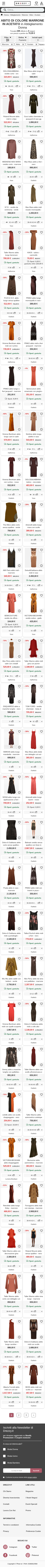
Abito (18, 44)
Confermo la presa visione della (21, 1477)
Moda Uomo (12, 1456)
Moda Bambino (13, 1463)
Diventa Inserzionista (11, 1498)
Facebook (13, 1555)
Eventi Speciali (31, 1504)
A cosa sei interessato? (12, 1444)
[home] (2, 15)
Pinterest (35, 1555)
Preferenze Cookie (33, 1531)
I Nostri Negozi (31, 1498)
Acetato (30, 44)
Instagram (13, 1547)
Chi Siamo (7, 1491)
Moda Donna (12, 1449)
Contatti (6, 1504)
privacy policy (32, 1477)
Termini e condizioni (11, 1525)
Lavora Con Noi (9, 1510)
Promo (28, 1510)
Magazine (29, 1491)
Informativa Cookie (33, 1525)
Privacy (6, 1531)
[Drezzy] (22, 3)
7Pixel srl (19, 1564)
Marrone (5, 44)
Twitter (34, 1547)
